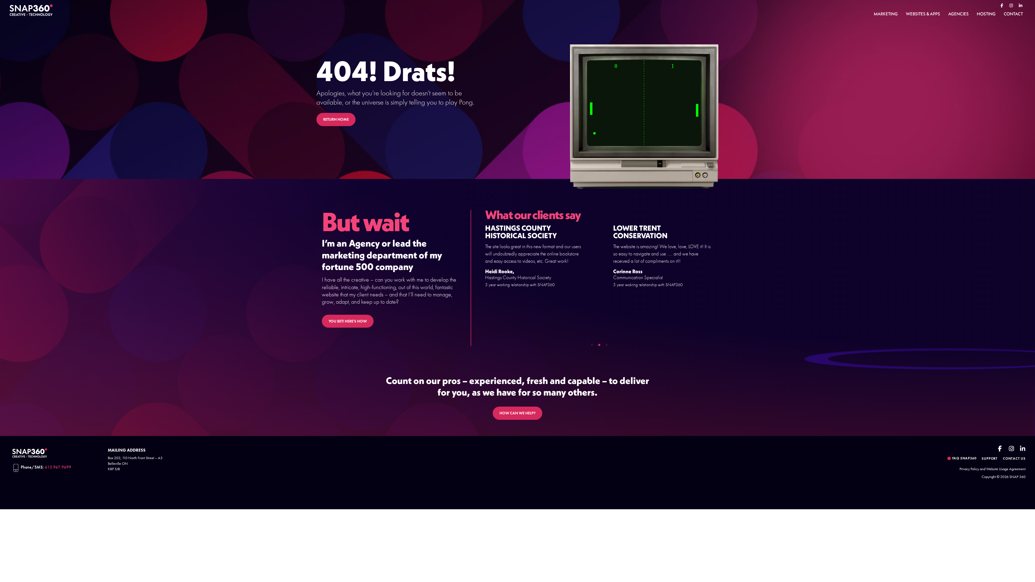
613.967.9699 (58, 467)
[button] (592, 345)
